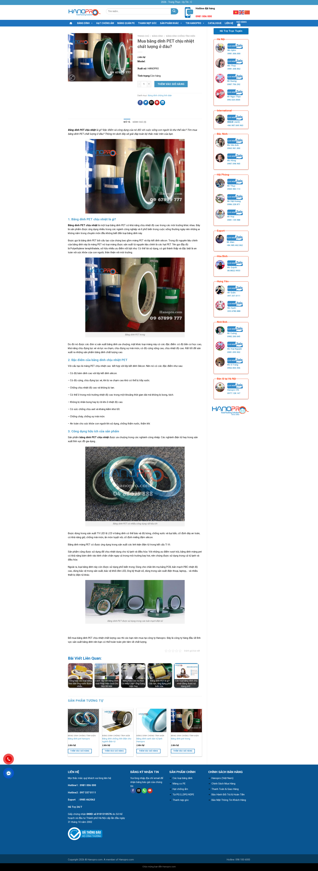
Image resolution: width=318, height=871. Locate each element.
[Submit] (174, 11)
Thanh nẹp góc (147, 23)
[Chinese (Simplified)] (247, 12)
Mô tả (127, 122)
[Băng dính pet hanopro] (83, 720)
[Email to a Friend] (151, 102)
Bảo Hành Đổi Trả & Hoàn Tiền (228, 794)
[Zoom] (72, 78)
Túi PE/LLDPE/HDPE (183, 794)
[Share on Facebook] (140, 102)
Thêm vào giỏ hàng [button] (79, 751)
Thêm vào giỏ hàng (171, 84)
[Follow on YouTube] (150, 790)
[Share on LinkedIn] (162, 102)
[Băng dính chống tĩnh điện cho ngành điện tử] (117, 720)
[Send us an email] (138, 790)
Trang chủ (143, 36)
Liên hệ (229, 23)
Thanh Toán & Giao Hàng (225, 789)
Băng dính (83, 23)
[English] (241, 12)
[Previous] (68, 732)
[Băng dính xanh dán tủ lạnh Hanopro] (152, 720)
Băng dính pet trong (180, 738)
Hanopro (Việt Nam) (222, 778)
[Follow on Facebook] (133, 790)
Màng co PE (179, 783)
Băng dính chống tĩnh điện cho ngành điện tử (116, 740)
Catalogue (214, 23)
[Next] (201, 732)
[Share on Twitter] (145, 102)
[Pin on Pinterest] (157, 102)
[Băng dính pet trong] (186, 720)
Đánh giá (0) (139, 122)
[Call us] (144, 790)
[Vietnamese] (236, 12)
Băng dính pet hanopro (79, 738)
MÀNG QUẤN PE (126, 23)
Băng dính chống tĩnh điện (180, 36)
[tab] (127, 122)
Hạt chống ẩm (105, 23)
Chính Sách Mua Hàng (223, 783)
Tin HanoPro (193, 23)
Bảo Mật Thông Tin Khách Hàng (229, 799)
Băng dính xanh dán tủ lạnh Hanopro (149, 740)
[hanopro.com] (84, 12)
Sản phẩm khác (169, 23)
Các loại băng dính (182, 778)
